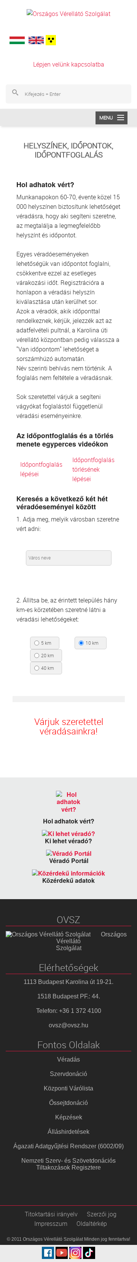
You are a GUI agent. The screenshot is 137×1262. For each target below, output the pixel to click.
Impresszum (50, 1223)
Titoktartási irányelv (51, 1214)
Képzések (68, 1117)
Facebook (48, 1253)
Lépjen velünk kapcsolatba (68, 64)
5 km (46, 643)
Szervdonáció (68, 1074)
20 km (47, 656)
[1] (50, 40)
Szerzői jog (101, 1214)
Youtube (62, 1253)
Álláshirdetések (68, 1131)
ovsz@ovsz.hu (68, 1025)
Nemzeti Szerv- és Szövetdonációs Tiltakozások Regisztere (68, 1164)
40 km (47, 668)
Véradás (68, 1059)
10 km (92, 643)
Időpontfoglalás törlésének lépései (93, 469)
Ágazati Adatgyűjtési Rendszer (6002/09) (68, 1146)
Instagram (75, 1253)
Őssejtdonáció (68, 1103)
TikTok (89, 1253)
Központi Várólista (68, 1088)
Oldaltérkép (91, 1223)
